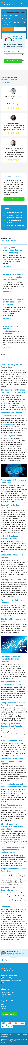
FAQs (2, 997)
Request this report (14, 60)
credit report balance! (17, 56)
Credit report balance (7, 992)
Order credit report (10, 1014)
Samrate (3, 1043)
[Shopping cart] (16, 3)
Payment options (6, 994)
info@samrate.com (9, 960)
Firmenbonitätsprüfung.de (10, 978)
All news (3, 354)
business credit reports (8, 424)
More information (14, 199)
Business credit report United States (18, 39)
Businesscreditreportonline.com (12, 980)
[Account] (21, 3)
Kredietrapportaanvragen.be (10, 983)
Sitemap (25, 1034)
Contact (3, 1008)
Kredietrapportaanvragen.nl (10, 975)
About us (3, 1006)
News (3, 1004)
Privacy (19, 1034)
